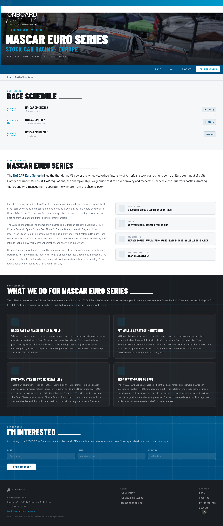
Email (80, 450)
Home (158, 69)
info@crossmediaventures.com (22, 511)
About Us (204, 497)
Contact (187, 69)
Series (171, 69)
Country (152, 450)
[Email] (9, 3)
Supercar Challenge (131, 497)
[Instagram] (3, 3)
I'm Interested (208, 69)
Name (9, 450)
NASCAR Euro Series (131, 503)
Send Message (22, 467)
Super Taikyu (127, 492)
